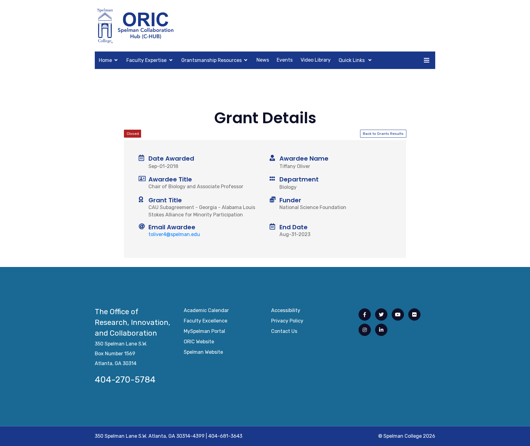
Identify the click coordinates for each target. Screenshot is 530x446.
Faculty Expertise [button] (146, 60)
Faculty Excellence (205, 321)
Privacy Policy (287, 321)
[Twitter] (381, 314)
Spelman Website (203, 352)
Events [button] (285, 60)
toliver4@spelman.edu (174, 234)
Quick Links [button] (352, 60)
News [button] (262, 60)
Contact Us (284, 331)
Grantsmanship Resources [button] (211, 60)
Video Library (316, 60)
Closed (133, 134)
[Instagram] (365, 330)
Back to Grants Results (383, 134)
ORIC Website (199, 342)
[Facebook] (365, 314)
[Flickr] (414, 314)
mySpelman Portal (204, 331)
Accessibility (285, 310)
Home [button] (105, 60)
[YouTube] (398, 314)
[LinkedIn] (381, 330)
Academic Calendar (206, 310)
